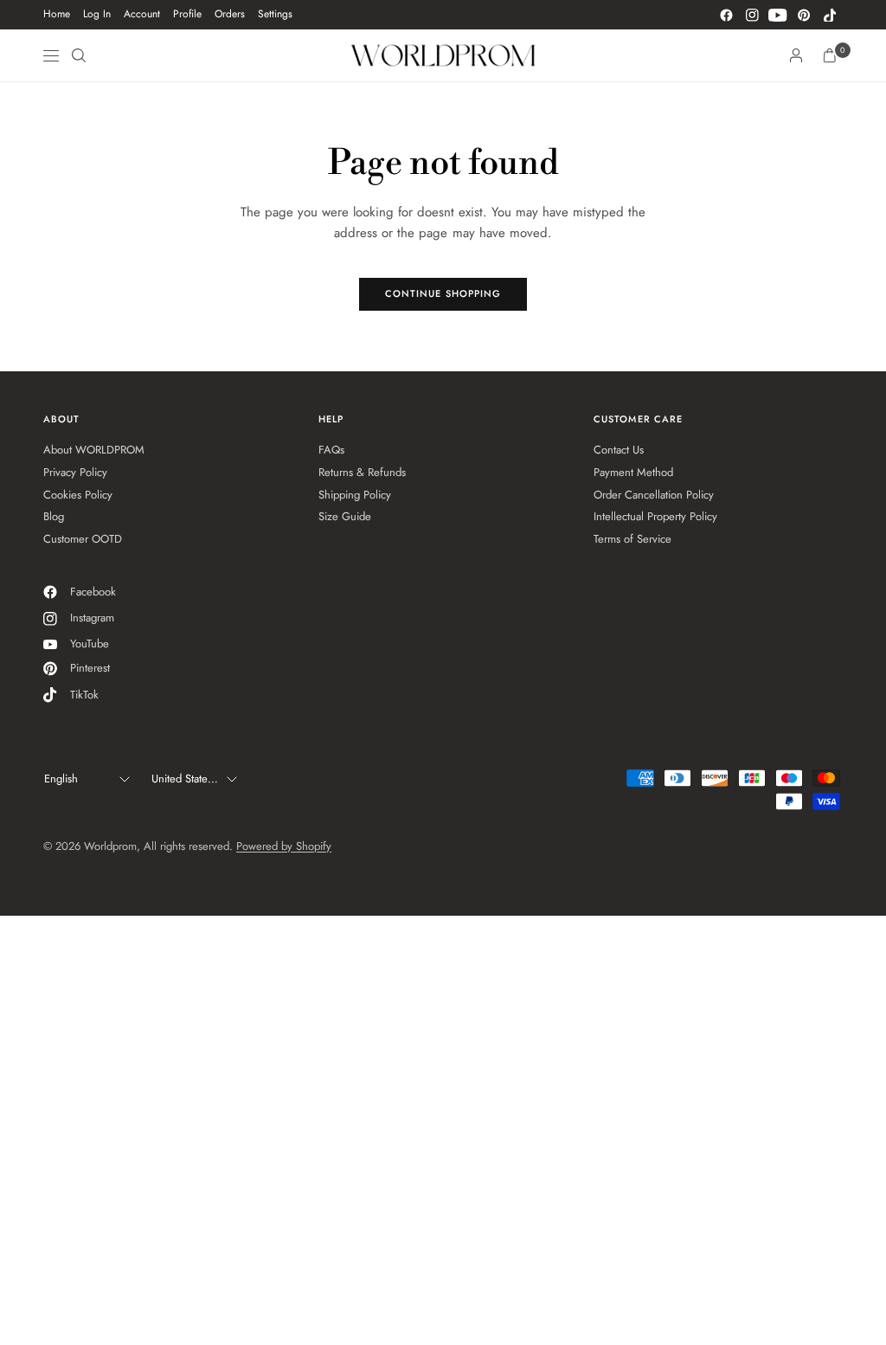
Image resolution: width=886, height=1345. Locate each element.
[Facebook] (726, 15)
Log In (97, 14)
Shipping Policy (354, 494)
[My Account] (796, 55)
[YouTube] (778, 15)
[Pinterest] (804, 15)
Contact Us (619, 449)
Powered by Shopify (283, 846)
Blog (53, 516)
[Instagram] (752, 15)
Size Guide (344, 516)
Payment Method (633, 472)
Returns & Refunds (362, 472)
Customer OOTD (82, 539)
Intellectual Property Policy (655, 516)
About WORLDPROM (93, 449)
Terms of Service (632, 539)
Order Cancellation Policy (654, 494)
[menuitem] (56, 15)
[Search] (79, 55)
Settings (275, 14)
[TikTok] (830, 15)
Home (56, 14)
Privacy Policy (75, 472)
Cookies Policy (77, 494)
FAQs (331, 449)
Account (142, 14)
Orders (230, 14)
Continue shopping (443, 293)
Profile (187, 14)
